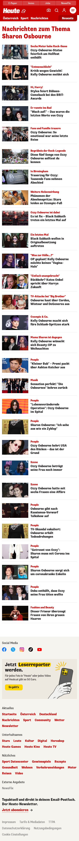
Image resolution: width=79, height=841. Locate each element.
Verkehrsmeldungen (50, 767)
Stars (6, 741)
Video (19, 773)
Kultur (29, 741)
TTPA (52, 822)
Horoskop (57, 741)
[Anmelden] (64, 10)
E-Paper (12, 3)
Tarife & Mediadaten (32, 822)
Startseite (9, 714)
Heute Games (11, 747)
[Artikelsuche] (56, 10)
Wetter (59, 720)
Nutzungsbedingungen (47, 828)
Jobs (47, 3)
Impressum (9, 822)
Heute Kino (32, 747)
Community (43, 720)
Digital (42, 741)
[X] (13, 649)
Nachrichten (10, 720)
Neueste (67, 18)
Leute (17, 741)
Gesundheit (10, 767)
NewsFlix (66, 3)
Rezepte (60, 762)
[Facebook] (4, 649)
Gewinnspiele (41, 762)
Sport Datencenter (15, 762)
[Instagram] (22, 649)
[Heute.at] (11, 10)
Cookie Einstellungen (15, 834)
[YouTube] (39, 649)
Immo (31, 3)
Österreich (10, 18)
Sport (24, 18)
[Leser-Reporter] (48, 10)
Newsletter (10, 726)
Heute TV (50, 747)
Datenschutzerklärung (16, 828)
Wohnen (27, 767)
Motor (72, 767)
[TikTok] (30, 649)
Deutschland (48, 714)
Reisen (6, 773)
